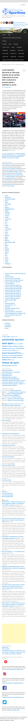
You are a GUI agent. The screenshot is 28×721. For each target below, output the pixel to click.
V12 (11, 359)
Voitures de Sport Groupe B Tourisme (14, 280)
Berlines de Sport (9, 310)
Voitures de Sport (9, 277)
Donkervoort (8, 219)
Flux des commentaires (7, 495)
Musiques (6, 500)
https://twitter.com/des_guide (13, 710)
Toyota (6, 260)
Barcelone (4, 156)
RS (17, 357)
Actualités (4, 44)
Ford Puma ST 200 (6, 480)
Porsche (7, 168)
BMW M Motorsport (9, 209)
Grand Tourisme (8, 353)
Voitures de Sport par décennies (13, 285)
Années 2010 (21, 56)
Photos (12, 47)
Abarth (6, 195)
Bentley (7, 207)
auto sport (7, 343)
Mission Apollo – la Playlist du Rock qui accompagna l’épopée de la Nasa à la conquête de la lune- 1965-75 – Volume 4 (13, 604)
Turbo (4, 359)
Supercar (20, 357)
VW (12, 365)
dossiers (13, 186)
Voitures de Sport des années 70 (13, 293)
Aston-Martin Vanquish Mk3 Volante (10, 379)
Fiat (6, 222)
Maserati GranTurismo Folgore (9, 377)
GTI (6, 301)
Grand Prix (16, 350)
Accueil (4, 34)
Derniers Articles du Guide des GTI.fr (13, 403)
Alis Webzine (12, 652)
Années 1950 (20, 50)
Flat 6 (3, 350)
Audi (20, 171)
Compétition (19, 47)
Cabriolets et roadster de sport (12, 308)
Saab (6, 253)
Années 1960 (5, 53)
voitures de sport (7, 165)
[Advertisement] (14, 633)
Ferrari (3, 168)
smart (6, 257)
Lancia (6, 230)
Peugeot (7, 249)
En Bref (11, 153)
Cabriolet (5, 346)
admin (3, 398)
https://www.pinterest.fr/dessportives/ (15, 669)
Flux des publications (7, 493)
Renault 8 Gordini (17, 397)
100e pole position (21, 155)
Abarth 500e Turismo (7, 375)
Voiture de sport (10, 362)
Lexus (6, 232)
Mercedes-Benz (8, 155)
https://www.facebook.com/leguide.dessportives (13, 697)
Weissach (15, 365)
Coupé (4, 348)
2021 (8, 153)
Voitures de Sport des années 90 (13, 296)
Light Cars (7, 306)
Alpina (6, 200)
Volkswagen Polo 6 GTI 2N (8, 445)
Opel (6, 247)
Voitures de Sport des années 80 (13, 295)
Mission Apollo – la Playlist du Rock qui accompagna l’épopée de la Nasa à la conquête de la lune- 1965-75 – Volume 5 (13, 503)
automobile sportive (13, 339)
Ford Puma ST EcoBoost (8, 457)
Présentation (5, 50)
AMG (8, 336)
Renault (7, 252)
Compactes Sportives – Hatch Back (13, 311)
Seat (6, 255)
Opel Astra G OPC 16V (7, 370)
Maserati (7, 235)
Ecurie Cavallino (5, 649)
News (10, 44)
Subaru (7, 259)
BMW (10, 171)
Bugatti (6, 210)
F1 (14, 153)
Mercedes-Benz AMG (10, 242)
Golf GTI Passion (18, 650)
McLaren (7, 240)
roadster (13, 357)
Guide (9, 34)
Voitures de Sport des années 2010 (13, 288)
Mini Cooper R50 (6, 420)
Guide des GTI (5, 647)
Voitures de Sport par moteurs (12, 298)
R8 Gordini (17, 175)
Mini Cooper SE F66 (7, 374)
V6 (7, 359)
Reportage (16, 44)
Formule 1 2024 (5, 47)
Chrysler (7, 215)
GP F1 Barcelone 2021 (16, 156)
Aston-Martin (8, 204)
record (8, 157)
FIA (9, 156)
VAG (13, 359)
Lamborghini (12, 168)
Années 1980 (21, 53)
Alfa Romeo (8, 197)
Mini (6, 244)
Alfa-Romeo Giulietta (10, 199)
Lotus (7, 171)
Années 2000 (13, 56)
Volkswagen (8, 263)
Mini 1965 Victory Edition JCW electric (11, 405)
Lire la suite (12, 150)
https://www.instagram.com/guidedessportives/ (13, 683)
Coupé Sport (10, 348)
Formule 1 (17, 153)
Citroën (7, 217)
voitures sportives (9, 179)
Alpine (6, 202)
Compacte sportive (13, 346)
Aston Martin (18, 168)
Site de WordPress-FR (7, 496)
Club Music (18, 653)
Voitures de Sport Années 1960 (12, 278)
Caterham (7, 212)
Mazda (6, 239)
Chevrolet (7, 214)
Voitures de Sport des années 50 (13, 290)
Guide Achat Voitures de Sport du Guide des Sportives (11, 39)
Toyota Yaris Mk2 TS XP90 (8, 465)
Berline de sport (17, 343)
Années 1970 (13, 53)
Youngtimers (12, 50)
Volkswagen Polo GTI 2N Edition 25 (10, 433)
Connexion (4, 491)
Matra (6, 237)
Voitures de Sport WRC (10, 300)
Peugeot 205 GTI (10, 175)
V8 (9, 360)
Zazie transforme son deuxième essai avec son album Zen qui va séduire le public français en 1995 (13, 520)
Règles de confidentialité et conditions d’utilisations (13, 59)
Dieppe (14, 348)
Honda (6, 225)
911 (3, 336)
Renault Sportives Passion (8, 650)
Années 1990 (5, 56)
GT (16, 353)
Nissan (6, 245)
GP (13, 350)
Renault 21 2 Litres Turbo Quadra (16, 398)
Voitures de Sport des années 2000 (13, 286)
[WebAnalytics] (5, 623)
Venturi (6, 262)
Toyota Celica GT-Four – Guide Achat (11, 372)
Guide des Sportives (6, 163)
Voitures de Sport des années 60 (13, 291)
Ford (6, 224)
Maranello (4, 355)
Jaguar (6, 227)
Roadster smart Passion (10, 653)
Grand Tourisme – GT (10, 305)
